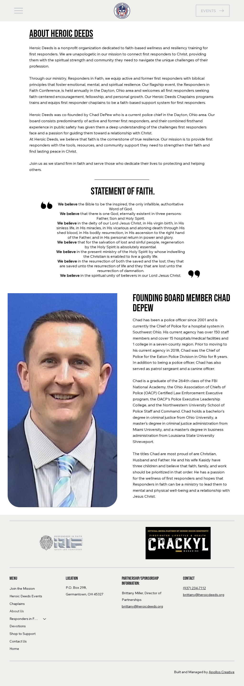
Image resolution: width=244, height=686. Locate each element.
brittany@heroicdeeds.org (142, 606)
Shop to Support (23, 634)
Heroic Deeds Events (26, 596)
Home (14, 649)
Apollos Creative (221, 672)
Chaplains (17, 604)
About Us (17, 611)
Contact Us (18, 641)
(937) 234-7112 (194, 588)
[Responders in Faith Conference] (45, 619)
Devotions (18, 626)
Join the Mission (22, 588)
